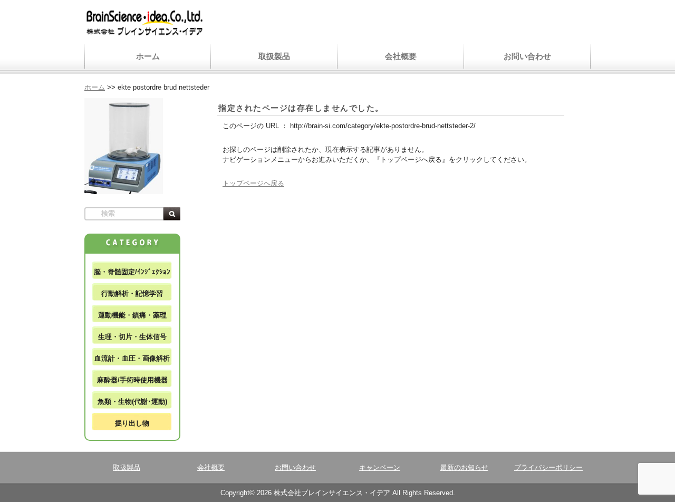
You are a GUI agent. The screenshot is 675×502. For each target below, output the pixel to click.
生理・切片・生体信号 (132, 337)
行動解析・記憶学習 (132, 293)
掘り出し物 (132, 423)
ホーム (148, 56)
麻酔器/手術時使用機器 (132, 380)
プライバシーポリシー (548, 467)
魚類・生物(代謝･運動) (132, 402)
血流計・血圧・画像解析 (132, 358)
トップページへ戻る (253, 183)
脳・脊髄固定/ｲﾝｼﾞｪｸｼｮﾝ (132, 272)
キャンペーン (379, 467)
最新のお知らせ (464, 467)
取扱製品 (274, 56)
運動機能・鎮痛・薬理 (132, 315)
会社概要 (401, 56)
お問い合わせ (527, 56)
